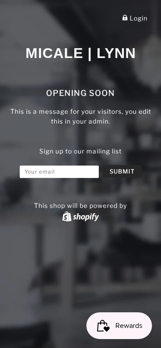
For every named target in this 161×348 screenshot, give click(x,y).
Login (138, 18)
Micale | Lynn (80, 53)
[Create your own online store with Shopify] (80, 216)
